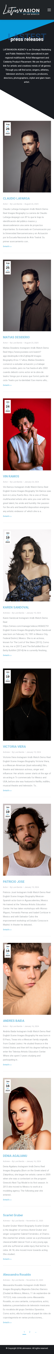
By (16, 204)
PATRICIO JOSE (13, 881)
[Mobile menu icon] (49, 10)
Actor (5, 204)
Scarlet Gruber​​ (13, 1215)
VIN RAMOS (11, 476)
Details (6, 246)
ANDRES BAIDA (13, 1021)
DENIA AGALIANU (15, 1156)
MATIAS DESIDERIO (16, 337)
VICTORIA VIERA (14, 746)
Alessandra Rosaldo (17, 1274)
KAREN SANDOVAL (16, 607)
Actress (6, 613)
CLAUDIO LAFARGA (16, 198)
